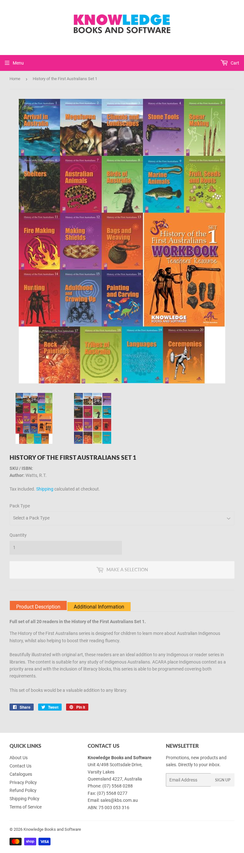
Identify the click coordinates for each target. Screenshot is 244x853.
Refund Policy (23, 790)
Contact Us (20, 765)
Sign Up (222, 780)
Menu (18, 62)
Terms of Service (26, 806)
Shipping (44, 489)
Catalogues (21, 774)
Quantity (18, 535)
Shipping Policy (24, 798)
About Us (19, 757)
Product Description (38, 607)
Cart (234, 62)
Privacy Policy (23, 782)
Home (15, 78)
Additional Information (99, 607)
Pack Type (20, 505)
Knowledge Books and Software (52, 829)
